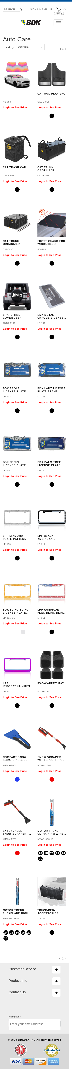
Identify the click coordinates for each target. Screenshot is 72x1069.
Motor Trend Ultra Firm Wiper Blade (51, 832)
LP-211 (41, 544)
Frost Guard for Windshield (51, 243)
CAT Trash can (14, 167)
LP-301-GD (9, 618)
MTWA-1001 (10, 765)
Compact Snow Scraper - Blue (15, 759)
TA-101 (41, 918)
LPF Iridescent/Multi (16, 685)
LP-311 (41, 618)
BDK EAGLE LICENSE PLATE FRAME (14, 390)
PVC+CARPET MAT (50, 683)
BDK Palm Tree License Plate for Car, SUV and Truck (51, 464)
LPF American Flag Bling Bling (51, 611)
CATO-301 (9, 249)
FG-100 (41, 249)
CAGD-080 (43, 102)
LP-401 (7, 691)
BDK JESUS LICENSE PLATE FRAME (14, 464)
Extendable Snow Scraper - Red (15, 832)
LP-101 (41, 323)
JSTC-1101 (9, 323)
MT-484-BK (43, 691)
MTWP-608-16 (45, 839)
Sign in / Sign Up (41, 9)
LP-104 (7, 470)
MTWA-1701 (10, 839)
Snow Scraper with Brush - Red (51, 759)
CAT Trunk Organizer (46, 169)
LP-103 (41, 396)
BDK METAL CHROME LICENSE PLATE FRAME (50, 316)
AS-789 (7, 102)
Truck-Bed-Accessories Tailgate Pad (47, 912)
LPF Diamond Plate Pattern (14, 537)
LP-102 (7, 396)
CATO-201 (43, 175)
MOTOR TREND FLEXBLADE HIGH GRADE (15, 912)
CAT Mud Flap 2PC (51, 93)
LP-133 (7, 544)
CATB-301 (8, 175)
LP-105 (41, 470)
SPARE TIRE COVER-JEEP (12, 316)
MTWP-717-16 (11, 918)
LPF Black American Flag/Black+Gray (51, 537)
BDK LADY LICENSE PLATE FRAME (51, 390)
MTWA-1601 (44, 765)
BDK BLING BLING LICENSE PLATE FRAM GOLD (16, 611)
